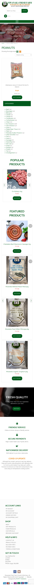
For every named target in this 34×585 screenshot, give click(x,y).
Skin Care (8, 143)
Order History (11, 514)
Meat (7, 131)
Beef (7, 109)
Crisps (8, 122)
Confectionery (10, 120)
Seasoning (9, 142)
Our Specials (10, 530)
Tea (7, 151)
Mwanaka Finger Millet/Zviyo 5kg (17, 251)
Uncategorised (10, 153)
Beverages (9, 111)
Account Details (12, 512)
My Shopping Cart (12, 516)
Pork (7, 136)
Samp (8, 138)
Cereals (8, 114)
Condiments (9, 118)
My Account (10, 510)
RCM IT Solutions (21, 578)
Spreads (8, 147)
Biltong (8, 113)
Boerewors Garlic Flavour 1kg (17, 335)
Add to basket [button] (17, 97)
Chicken (8, 116)
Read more (17, 198)
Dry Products (10, 124)
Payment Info (10, 546)
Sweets (8, 149)
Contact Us (10, 539)
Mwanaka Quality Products (14, 133)
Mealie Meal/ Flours (12, 129)
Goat (7, 127)
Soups (8, 145)
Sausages (9, 140)
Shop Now (16, 407)
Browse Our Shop (12, 532)
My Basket (9, 508)
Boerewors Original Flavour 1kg (17, 371)
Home (3, 43)
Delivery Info (10, 544)
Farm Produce (10, 125)
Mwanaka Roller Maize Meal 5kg (17, 300)
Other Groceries (10, 134)
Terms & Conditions (13, 548)
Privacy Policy (11, 542)
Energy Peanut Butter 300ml (17, 191)
